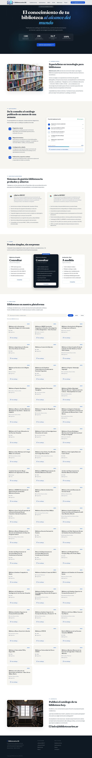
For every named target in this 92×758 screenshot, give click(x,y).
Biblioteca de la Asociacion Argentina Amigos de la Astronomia (19, 327)
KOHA (53, 2)
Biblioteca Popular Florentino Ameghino (43, 389)
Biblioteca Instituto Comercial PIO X (45, 572)
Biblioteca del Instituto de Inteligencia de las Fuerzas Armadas (19, 592)
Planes (65, 2)
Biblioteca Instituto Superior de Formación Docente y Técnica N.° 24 (45, 612)
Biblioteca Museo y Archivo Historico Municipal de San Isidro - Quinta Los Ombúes (19, 410)
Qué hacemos (42, 2)
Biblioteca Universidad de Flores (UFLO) (44, 650)
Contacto (56, 749)
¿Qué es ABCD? (41, 743)
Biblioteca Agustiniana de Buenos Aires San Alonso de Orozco (18, 347)
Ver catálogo (14, 337)
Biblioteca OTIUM (40, 631)
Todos (70, 315)
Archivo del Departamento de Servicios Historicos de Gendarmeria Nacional (17, 553)
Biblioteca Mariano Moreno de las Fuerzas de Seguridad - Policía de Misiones (71, 651)
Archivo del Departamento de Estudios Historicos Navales (70, 471)
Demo (39, 749)
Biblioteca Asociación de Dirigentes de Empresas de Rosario (72, 327)
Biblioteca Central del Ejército (44, 347)
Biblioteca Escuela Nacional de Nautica (44, 532)
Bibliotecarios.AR (20, 2)
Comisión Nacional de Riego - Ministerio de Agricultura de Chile (19, 471)
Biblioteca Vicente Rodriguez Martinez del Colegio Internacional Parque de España (72, 433)
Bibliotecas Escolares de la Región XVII (19, 368)
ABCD (48, 2)
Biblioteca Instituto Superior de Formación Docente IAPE (18, 612)
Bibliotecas (59, 2)
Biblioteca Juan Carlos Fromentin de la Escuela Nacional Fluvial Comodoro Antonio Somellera (19, 512)
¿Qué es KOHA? (41, 745)
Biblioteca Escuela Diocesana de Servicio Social (71, 490)
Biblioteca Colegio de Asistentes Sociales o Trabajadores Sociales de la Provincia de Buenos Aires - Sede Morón (72, 411)
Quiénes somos (33, 2)
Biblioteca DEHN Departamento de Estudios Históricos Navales (45, 471)
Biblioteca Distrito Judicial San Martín (44, 490)
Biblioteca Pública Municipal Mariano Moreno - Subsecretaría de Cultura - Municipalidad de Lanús (72, 390)
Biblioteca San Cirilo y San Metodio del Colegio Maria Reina (45, 452)
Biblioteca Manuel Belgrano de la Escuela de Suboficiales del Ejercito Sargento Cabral (19, 532)
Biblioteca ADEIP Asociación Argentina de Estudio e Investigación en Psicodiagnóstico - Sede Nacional (46, 328)
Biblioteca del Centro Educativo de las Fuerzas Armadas (19, 432)
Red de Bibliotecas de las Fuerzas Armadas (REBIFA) (71, 631)
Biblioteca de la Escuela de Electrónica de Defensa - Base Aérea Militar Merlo (19, 672)
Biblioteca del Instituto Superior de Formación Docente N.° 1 (72, 592)
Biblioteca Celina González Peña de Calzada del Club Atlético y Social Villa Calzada (72, 348)
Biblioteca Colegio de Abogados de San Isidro (45, 409)
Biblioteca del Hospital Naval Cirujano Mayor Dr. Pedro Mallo (71, 552)
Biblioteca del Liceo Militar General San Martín (72, 612)
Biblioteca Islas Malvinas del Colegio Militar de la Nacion (19, 452)
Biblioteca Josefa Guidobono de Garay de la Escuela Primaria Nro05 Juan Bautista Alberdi (72, 512)
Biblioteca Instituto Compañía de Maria (18, 573)
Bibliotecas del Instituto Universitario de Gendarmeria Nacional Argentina (44, 369)
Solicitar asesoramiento (45, 44)
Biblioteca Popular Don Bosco (17, 388)
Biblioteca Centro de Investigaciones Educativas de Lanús (45, 432)
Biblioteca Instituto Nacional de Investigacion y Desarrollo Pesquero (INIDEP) (46, 593)
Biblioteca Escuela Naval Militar (44, 510)
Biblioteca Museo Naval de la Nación (19, 631)
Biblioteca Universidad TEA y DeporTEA (17, 650)
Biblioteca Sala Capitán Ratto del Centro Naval (71, 452)
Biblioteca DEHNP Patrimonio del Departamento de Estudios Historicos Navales (18, 491)
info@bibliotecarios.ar (78, 2)
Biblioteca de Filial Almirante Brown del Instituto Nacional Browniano (72, 532)
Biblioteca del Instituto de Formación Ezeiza (72, 573)
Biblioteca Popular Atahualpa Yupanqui (70, 368)
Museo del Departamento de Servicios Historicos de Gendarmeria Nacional (43, 553)
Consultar (19, 279)
